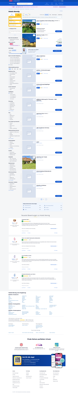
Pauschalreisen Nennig (39, 326)
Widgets (27, 374)
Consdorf (37, 301)
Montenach (10, 298)
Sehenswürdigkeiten (12, 325)
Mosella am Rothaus (41, 185)
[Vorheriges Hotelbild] (23, 26)
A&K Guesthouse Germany (43, 127)
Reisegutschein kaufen (16, 381)
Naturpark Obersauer (12, 306)
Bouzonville (51, 296)
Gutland (37, 306)
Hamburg (50, 313)
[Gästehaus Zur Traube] (29, 162)
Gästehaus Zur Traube (42, 157)
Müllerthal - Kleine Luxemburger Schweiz (28, 306)
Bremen (50, 314)
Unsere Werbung (55, 374)
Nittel (9, 296)
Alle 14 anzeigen (11, 110)
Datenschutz (42, 376)
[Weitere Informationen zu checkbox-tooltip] (20, 39)
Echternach (51, 300)
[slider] (21, 53)
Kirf (9, 299)
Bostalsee (10, 308)
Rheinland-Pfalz (24, 313)
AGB (40, 381)
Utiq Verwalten (42, 379)
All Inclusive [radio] (12, 98)
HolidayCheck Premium (16, 382)
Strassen (10, 301)
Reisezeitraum (11, 20)
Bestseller (46, 14)
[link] (47, 4)
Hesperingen (10, 302)
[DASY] (29, 147)
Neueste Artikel (55, 381)
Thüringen (37, 313)
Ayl (49, 301)
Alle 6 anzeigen (11, 148)
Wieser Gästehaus (41, 55)
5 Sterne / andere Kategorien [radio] (14, 57)
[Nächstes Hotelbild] (35, 26)
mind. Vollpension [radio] (13, 97)
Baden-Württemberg (25, 311)
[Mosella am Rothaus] (29, 191)
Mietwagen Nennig (39, 327)
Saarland (50, 312)
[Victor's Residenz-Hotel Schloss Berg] (29, 26)
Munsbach (37, 302)
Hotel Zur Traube (41, 35)
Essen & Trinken (11, 326)
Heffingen (50, 298)
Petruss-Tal (10, 305)
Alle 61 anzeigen (11, 190)
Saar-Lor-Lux (24, 307)
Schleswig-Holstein (11, 312)
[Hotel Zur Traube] (29, 40)
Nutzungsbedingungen (43, 374)
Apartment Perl (40, 113)
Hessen (23, 314)
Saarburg (23, 297)
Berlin (50, 311)
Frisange (23, 296)
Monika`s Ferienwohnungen (43, 70)
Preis (50, 14)
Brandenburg (38, 312)
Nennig (23, 302)
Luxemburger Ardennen (53, 305)
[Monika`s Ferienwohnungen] (29, 75)
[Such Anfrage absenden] (32, 4)
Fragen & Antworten (16, 376)
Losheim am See (38, 296)
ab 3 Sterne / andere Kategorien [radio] (15, 60)
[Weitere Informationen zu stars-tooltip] (59, 20)
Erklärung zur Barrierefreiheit (44, 384)
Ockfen (50, 297)
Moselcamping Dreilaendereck (44, 171)
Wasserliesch (24, 299)
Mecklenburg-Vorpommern (13, 314)
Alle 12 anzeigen (11, 138)
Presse (54, 376)
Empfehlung (60, 14)
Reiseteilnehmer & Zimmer (13, 23)
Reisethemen (55, 379)
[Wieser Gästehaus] (29, 61)
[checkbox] (15, 40)
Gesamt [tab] (10, 50)
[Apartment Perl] (29, 119)
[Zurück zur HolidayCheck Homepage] (12, 3)
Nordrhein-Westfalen (25, 312)
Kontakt (14, 374)
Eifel (36, 305)
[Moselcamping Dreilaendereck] (29, 176)
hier (56, 17)
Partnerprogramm (29, 376)
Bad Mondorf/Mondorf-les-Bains (13, 300)
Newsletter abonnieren (16, 379)
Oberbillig (37, 300)
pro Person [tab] (14, 50)
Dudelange (51, 299)
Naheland (37, 307)
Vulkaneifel (23, 305)
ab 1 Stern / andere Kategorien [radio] (15, 63)
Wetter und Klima (25, 325)
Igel (22, 301)
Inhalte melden (15, 387)
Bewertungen (54, 14)
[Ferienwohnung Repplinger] (29, 90)
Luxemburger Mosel (52, 306)
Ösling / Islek (24, 308)
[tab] (12, 14)
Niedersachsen (11, 313)
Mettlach (23, 298)
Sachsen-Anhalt (38, 314)
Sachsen (37, 311)
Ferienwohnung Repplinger (43, 84)
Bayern (10, 311)
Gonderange (37, 299)
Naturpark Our (11, 307)
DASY (38, 142)
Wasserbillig (37, 297)
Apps (13, 384)
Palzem (23, 300)
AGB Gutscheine (42, 382)
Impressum (41, 387)
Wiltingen (37, 298)
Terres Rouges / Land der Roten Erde (41, 308)
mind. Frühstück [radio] (12, 94)
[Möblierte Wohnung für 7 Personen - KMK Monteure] (29, 105)
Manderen (50, 302)
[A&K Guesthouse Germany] (29, 133)
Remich (10, 297)
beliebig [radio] (11, 64)
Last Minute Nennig (39, 325)
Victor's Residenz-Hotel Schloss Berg (45, 20)
